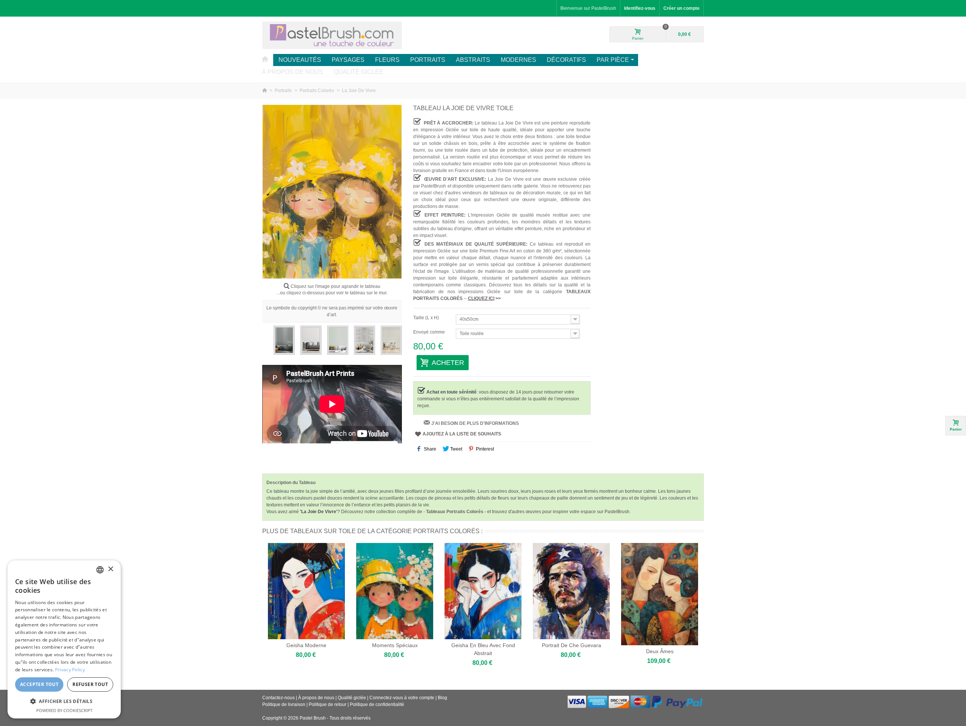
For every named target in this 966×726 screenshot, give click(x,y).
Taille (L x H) (426, 317)
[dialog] (64, 639)
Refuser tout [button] (90, 684)
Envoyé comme (429, 332)
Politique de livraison (283, 704)
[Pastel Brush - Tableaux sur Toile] (332, 35)
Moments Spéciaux (395, 645)
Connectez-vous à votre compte (402, 697)
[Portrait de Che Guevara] (571, 591)
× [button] (110, 569)
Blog (442, 697)
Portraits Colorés (317, 90)
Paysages (348, 60)
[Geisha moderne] (306, 591)
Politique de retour (327, 704)
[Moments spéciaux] (394, 591)
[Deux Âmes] (659, 594)
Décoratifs (566, 60)
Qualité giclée (358, 72)
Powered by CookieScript (64, 710)
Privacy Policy (70, 669)
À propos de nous (292, 72)
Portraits (427, 60)
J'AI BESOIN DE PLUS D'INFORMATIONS (475, 423)
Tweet (455, 449)
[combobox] (100, 570)
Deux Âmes (660, 651)
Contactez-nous (278, 697)
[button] (64, 701)
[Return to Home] (265, 90)
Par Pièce (613, 60)
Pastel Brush (313, 718)
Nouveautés (299, 60)
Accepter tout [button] (39, 684)
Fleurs (387, 60)
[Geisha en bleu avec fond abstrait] (483, 591)
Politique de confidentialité (377, 704)
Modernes (518, 60)
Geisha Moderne (306, 645)
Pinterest (484, 449)
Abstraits (473, 60)
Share (429, 449)
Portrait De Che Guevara (571, 645)
